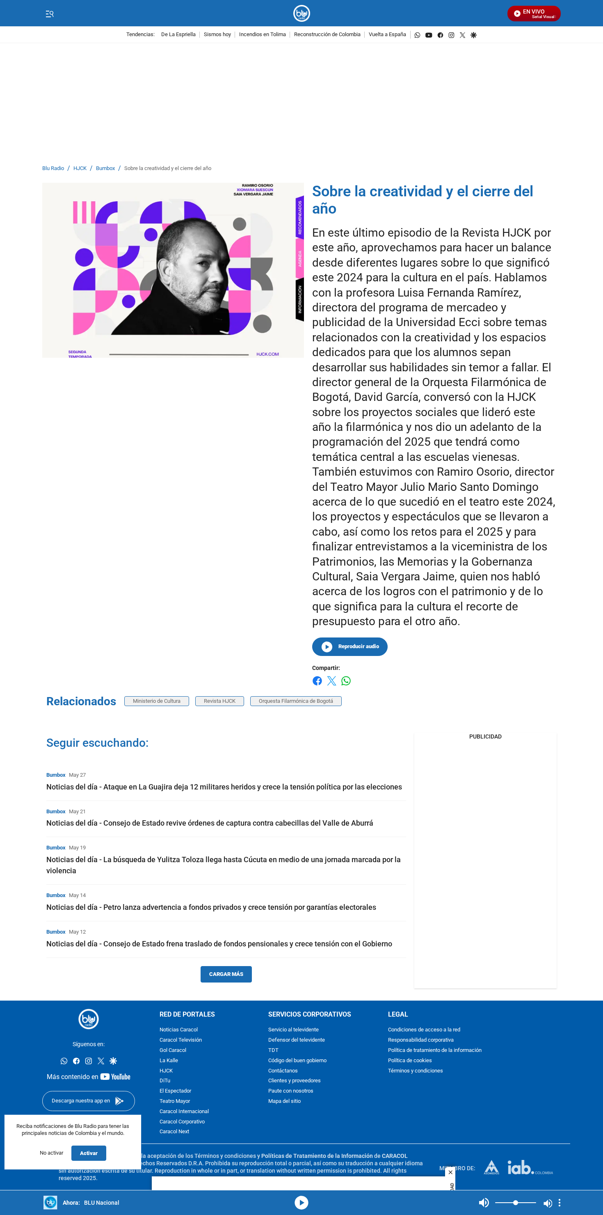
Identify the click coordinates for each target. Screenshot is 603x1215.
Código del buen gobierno (297, 1060)
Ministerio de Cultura (156, 701)
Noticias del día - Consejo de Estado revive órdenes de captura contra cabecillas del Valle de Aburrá (209, 823)
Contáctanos (283, 1071)
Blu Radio (53, 168)
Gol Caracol (173, 1050)
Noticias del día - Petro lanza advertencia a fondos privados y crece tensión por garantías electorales (211, 907)
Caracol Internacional (184, 1111)
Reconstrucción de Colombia (327, 35)
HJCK (80, 168)
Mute (484, 1203)
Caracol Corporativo (182, 1122)
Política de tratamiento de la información (435, 1050)
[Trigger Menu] (49, 13)
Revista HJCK (219, 701)
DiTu (165, 1081)
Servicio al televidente (293, 1030)
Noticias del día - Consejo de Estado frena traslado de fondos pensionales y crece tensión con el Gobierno (219, 943)
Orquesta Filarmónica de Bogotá (296, 701)
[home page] (301, 13)
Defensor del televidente (296, 1040)
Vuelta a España (387, 35)
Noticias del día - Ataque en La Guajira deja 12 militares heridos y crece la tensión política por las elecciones (224, 786)
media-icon (301, 1202)
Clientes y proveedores (294, 1081)
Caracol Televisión (181, 1040)
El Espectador (175, 1091)
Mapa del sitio (284, 1101)
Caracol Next (174, 1132)
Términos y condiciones (415, 1071)
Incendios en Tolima (262, 35)
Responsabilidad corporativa (421, 1040)
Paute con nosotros (290, 1091)
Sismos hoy (217, 35)
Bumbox (105, 168)
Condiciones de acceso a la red (424, 1030)
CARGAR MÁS (226, 974)
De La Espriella (178, 35)
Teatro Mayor (175, 1101)
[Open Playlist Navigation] (559, 1203)
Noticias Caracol (179, 1030)
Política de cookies (410, 1060)
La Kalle (169, 1060)
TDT (273, 1050)
